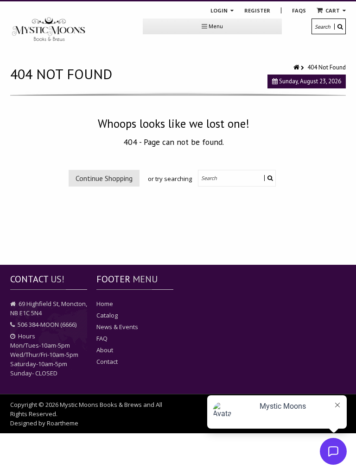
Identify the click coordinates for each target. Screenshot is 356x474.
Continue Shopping (104, 178)
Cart (332, 10)
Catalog (107, 315)
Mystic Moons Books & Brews (101, 404)
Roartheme (62, 423)
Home (104, 303)
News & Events (117, 327)
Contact (107, 361)
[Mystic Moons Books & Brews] (48, 29)
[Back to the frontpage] (297, 67)
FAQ (102, 338)
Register (257, 10)
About (104, 350)
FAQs (299, 10)
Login (219, 10)
